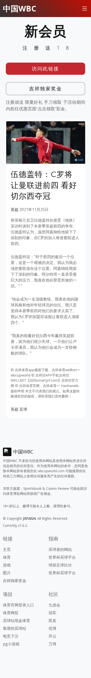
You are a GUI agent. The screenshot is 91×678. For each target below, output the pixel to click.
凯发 (52, 620)
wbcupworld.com (51, 471)
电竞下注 (10, 636)
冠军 (52, 612)
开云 (52, 636)
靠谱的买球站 (14, 628)
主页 (7, 549)
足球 (23, 409)
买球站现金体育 (16, 620)
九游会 (54, 605)
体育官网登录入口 (18, 605)
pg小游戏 (11, 644)
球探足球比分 (60, 565)
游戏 (7, 565)
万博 (52, 644)
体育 (7, 557)
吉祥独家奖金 (45, 88)
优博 (52, 628)
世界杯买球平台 (62, 557)
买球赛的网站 (60, 549)
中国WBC (19, 8)
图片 (7, 572)
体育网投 (10, 612)
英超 (14, 209)
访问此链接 (45, 68)
